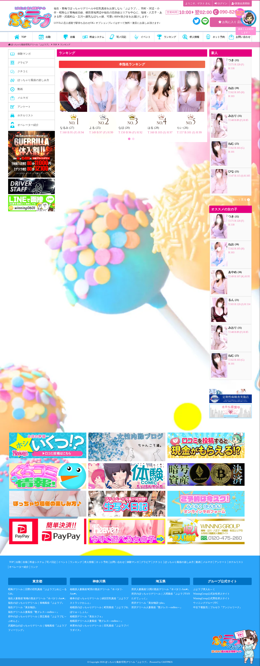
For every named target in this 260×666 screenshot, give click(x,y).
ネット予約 (102, 562)
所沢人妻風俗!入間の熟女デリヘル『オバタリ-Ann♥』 (160, 589)
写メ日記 (51, 562)
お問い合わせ (117, 562)
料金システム (37, 562)
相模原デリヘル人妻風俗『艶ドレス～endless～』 (96, 621)
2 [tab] (133, 139)
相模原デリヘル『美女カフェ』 (87, 616)
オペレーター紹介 (19, 567)
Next (200, 97)
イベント (63, 562)
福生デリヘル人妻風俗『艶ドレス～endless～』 (33, 612)
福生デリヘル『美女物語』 (22, 607)
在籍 (25, 562)
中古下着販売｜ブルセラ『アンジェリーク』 (217, 607)
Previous (64, 97)
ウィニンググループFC (205, 602)
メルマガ (207, 562)
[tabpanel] (132, 97)
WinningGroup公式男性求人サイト (211, 598)
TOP (11, 562)
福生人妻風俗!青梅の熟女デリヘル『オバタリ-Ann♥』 (37, 598)
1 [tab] (129, 139)
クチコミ (157, 562)
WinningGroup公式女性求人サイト (211, 593)
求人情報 (89, 562)
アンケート (220, 562)
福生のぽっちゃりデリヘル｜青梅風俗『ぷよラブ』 (36, 602)
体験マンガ (133, 562)
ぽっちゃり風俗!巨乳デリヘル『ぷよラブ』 (126, 662)
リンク (34, 567)
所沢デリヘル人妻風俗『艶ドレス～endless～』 (156, 607)
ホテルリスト (236, 562)
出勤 (18, 562)
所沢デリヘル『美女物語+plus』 (148, 602)
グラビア (146, 562)
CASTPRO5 (167, 662)
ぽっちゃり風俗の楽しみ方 (179, 562)
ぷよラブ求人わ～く (204, 589)
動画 (198, 562)
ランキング (76, 562)
